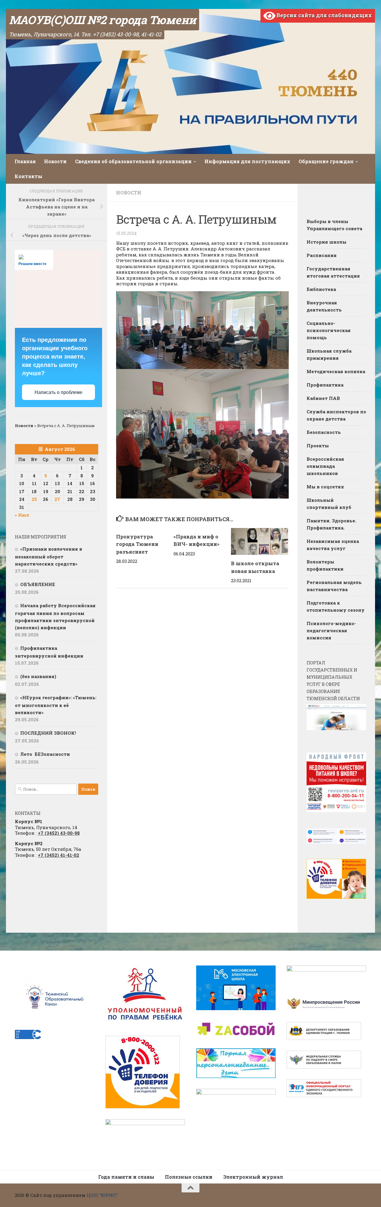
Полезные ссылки (189, 1177)
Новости (55, 161)
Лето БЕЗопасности (45, 754)
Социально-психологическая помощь (329, 330)
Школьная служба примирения (329, 354)
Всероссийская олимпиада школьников (325, 466)
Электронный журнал (253, 1177)
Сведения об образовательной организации (133, 161)
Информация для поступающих (247, 161)
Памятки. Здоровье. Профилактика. (331, 524)
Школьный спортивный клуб (329, 503)
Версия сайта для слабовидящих (323, 15)
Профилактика (325, 385)
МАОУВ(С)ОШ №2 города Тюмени (102, 19)
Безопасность (324, 432)
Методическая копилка (336, 371)
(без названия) (38, 676)
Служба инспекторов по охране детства (336, 415)
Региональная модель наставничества (334, 585)
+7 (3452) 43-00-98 (59, 833)
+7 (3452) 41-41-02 (58, 855)
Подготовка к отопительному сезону (336, 606)
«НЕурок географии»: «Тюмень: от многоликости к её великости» (55, 704)
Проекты (318, 445)
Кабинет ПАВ (323, 398)
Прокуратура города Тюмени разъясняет (137, 544)
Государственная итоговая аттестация (333, 272)
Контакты (28, 176)
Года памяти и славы (126, 1177)
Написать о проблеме (58, 392)
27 (57, 499)
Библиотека (321, 289)
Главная (25, 161)
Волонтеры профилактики (325, 565)
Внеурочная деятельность (324, 306)
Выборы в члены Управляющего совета (334, 224)
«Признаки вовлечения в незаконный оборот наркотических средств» (48, 556)
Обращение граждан (326, 161)
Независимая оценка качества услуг (333, 544)
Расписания (322, 255)
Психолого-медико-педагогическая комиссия (331, 630)
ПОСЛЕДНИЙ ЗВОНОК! (48, 733)
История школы (326, 242)
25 (34, 499)
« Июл (22, 515)
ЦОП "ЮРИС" (102, 1195)
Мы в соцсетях (325, 487)
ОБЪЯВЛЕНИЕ (37, 584)
